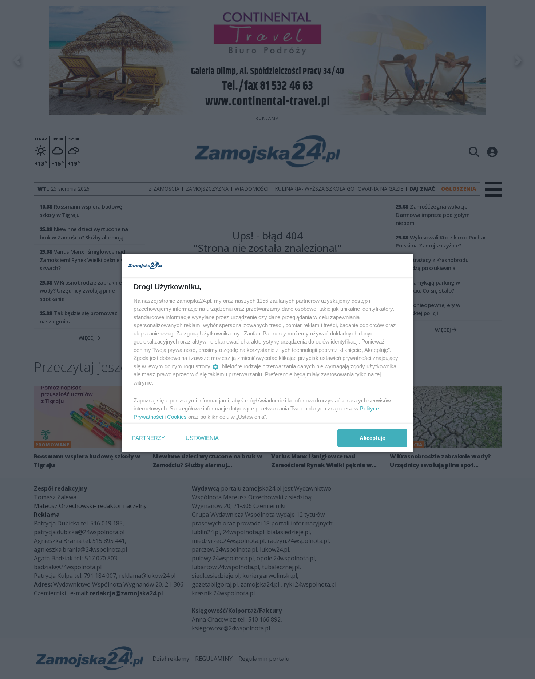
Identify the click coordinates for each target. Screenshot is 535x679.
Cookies (177, 416)
